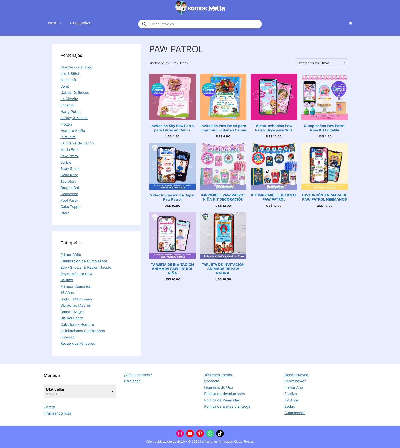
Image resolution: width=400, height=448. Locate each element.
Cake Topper (71, 207)
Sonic (65, 86)
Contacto (211, 381)
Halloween (69, 194)
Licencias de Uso (218, 387)
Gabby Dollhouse (74, 92)
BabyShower (295, 381)
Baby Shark (70, 169)
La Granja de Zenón (77, 143)
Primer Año (293, 387)
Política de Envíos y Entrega (227, 406)
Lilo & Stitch (70, 74)
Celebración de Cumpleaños (84, 261)
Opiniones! (133, 381)
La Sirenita (69, 99)
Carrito (49, 407)
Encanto (67, 105)
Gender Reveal (296, 375)
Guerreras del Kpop (76, 67)
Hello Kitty (69, 175)
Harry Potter (70, 112)
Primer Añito (70, 255)
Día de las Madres (75, 305)
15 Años (67, 293)
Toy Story (68, 181)
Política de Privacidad (222, 400)
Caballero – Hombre (77, 324)
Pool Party (69, 200)
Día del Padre (71, 318)
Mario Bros (69, 150)
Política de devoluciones (224, 394)
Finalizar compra (57, 413)
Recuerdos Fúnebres (77, 343)
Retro (64, 213)
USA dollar (55, 390)
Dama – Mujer (72, 312)
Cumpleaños (294, 413)
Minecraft (68, 80)
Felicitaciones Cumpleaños (82, 331)
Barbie (65, 162)
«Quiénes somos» (219, 375)
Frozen (66, 124)
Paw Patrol (69, 156)
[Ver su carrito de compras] (350, 23)
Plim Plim (68, 137)
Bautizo (66, 280)
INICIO (52, 23)
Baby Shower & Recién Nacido (85, 267)
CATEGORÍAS (80, 23)
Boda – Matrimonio (76, 299)
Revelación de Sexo (76, 274)
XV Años (291, 400)
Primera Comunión (75, 286)
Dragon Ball (70, 188)
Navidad (67, 337)
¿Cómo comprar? (138, 375)
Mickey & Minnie (74, 118)
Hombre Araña (72, 130)
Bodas (289, 406)
